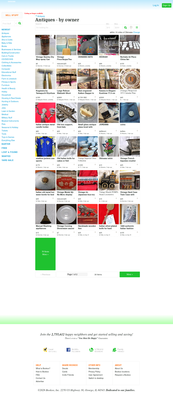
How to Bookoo (42, 371)
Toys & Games (8, 137)
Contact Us (40, 378)
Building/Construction (11, 52)
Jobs (4, 107)
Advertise (40, 381)
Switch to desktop (96, 378)
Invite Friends (68, 374)
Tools (4, 133)
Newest (6, 29)
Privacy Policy (94, 371)
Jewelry (5, 104)
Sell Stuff (12, 15)
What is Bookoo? (43, 368)
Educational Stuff (9, 72)
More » (130, 274)
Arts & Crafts (7, 39)
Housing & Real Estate (11, 98)
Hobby (4, 91)
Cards (64, 371)
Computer (6, 68)
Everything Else (8, 140)
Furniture (5, 85)
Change (136, 32)
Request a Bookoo (123, 374)
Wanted (6, 156)
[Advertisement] (11, 202)
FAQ (38, 374)
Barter (6, 144)
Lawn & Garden (8, 111)
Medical (5, 114)
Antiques (5, 33)
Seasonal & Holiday (10, 127)
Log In (156, 5)
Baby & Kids (7, 43)
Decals (65, 368)
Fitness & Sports (9, 81)
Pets (3, 124)
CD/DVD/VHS (7, 59)
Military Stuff (7, 117)
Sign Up (167, 5)
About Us (119, 368)
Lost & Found (10, 152)
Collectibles (6, 65)
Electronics (6, 75)
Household (6, 94)
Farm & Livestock (9, 78)
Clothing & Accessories (11, 62)
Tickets (5, 130)
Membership (94, 368)
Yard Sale (8, 160)
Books (4, 46)
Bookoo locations (122, 371)
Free (4, 148)
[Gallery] (137, 27)
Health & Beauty (8, 88)
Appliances (6, 36)
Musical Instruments (10, 120)
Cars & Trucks (8, 56)
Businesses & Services (11, 49)
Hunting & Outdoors (10, 101)
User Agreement (96, 374)
